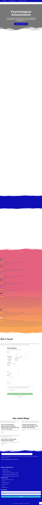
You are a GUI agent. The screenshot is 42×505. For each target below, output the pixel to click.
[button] (24, 3)
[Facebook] (37, 1)
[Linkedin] (38, 1)
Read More (23, 430)
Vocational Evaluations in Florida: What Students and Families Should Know (30, 426)
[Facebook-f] (1, 499)
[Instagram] (39, 1)
